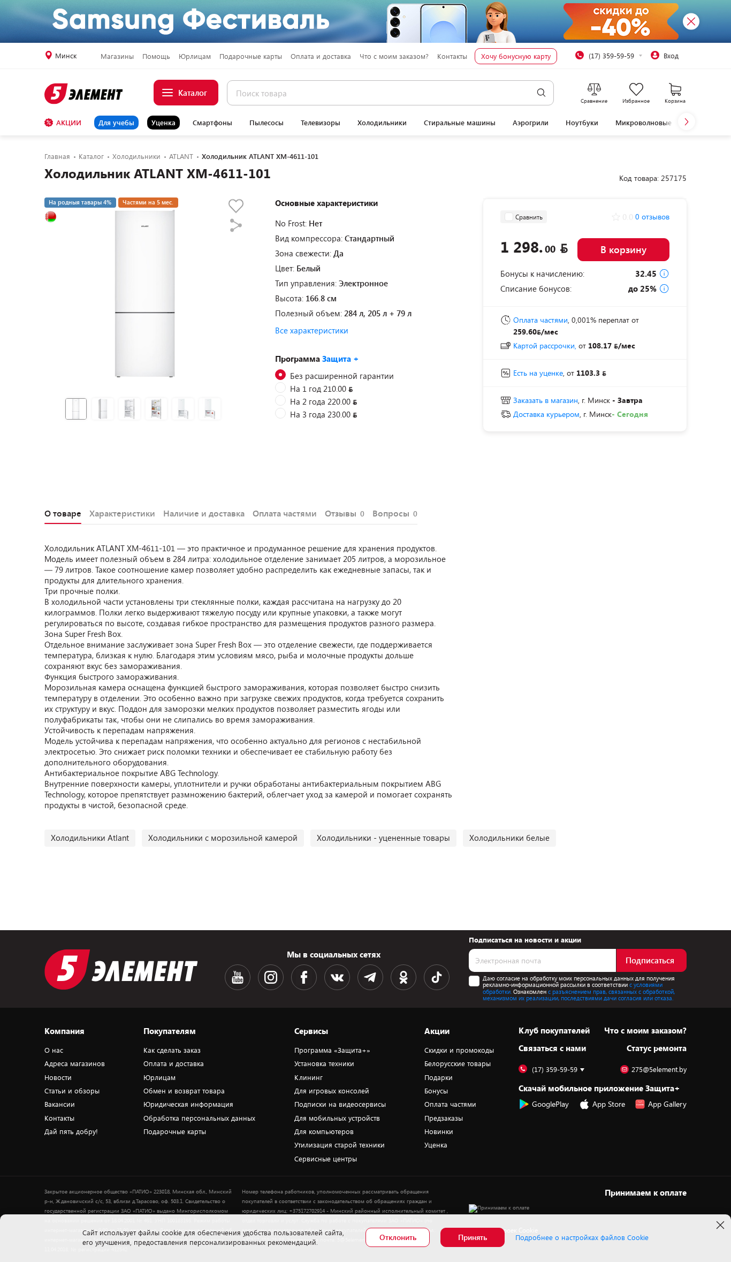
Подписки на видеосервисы (340, 1104)
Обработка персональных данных (199, 1118)
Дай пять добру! (71, 1131)
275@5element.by (659, 1069)
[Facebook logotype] (304, 977)
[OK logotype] (403, 977)
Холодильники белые (509, 837)
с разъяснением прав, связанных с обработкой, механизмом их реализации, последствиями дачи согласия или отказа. (579, 994)
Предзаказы (443, 1118)
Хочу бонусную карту (516, 56)
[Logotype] (84, 94)
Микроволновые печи (652, 122)
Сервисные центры (325, 1159)
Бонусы (436, 1091)
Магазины (117, 56)
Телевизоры (320, 122)
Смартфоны (212, 122)
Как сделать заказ (172, 1050)
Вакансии (59, 1104)
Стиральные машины (460, 122)
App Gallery (667, 1104)
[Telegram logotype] (370, 977)
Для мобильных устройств (337, 1118)
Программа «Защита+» (332, 1050)
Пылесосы (266, 122)
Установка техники (324, 1063)
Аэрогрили (531, 122)
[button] (686, 121)
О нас (53, 1050)
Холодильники (382, 122)
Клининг (308, 1077)
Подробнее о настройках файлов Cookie (582, 1237)
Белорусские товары (457, 1063)
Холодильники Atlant (90, 837)
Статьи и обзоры (72, 1091)
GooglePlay (550, 1104)
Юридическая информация (188, 1104)
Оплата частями (450, 1104)
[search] (541, 92)
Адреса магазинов (74, 1063)
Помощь (156, 56)
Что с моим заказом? (394, 56)
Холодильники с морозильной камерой (223, 837)
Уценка (163, 122)
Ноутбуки (582, 122)
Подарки (438, 1077)
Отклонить (397, 1237)
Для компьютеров (324, 1131)
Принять (472, 1237)
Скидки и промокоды (459, 1050)
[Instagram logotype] (271, 977)
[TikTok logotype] (437, 977)
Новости (58, 1077)
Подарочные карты (250, 56)
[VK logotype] (337, 977)
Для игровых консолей (331, 1091)
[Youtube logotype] (237, 977)
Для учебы (116, 122)
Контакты (452, 56)
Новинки (438, 1131)
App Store (608, 1104)
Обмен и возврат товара (184, 1091)
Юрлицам (195, 56)
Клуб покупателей (554, 1030)
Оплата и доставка (321, 56)
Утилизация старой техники (339, 1145)
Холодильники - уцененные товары (383, 837)
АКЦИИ (68, 122)
